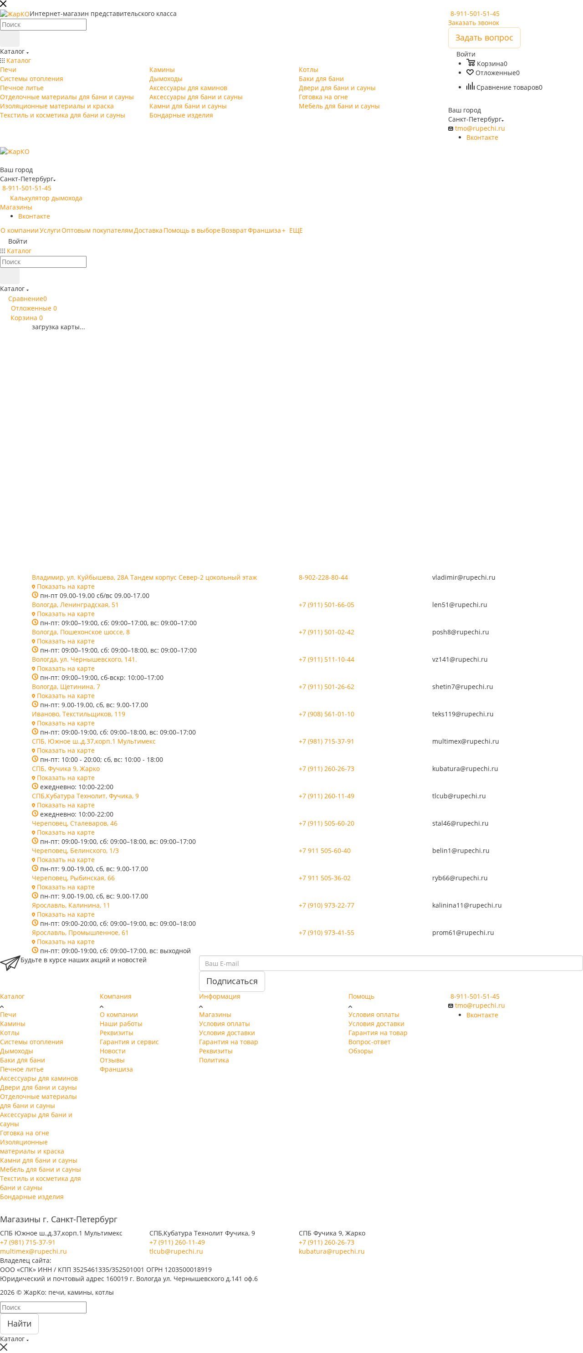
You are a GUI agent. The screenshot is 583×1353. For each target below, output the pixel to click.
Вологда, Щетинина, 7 (66, 686)
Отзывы (112, 1060)
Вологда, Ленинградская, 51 (75, 604)
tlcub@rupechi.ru (459, 795)
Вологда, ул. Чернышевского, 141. (84, 659)
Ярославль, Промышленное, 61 (80, 932)
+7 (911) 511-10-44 (326, 659)
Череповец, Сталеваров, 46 (75, 823)
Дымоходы (16, 1051)
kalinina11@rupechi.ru (467, 905)
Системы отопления (31, 1041)
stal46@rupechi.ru (460, 823)
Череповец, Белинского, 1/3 (75, 850)
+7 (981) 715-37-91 (326, 741)
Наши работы (121, 1023)
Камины (13, 1023)
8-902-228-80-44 (323, 577)
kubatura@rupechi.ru (465, 768)
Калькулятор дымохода (46, 198)
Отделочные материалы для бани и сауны (38, 1101)
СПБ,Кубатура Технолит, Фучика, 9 (85, 795)
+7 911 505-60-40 (325, 850)
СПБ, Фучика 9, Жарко (66, 768)
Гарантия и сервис (129, 1041)
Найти (19, 1323)
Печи (8, 1014)
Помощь (361, 996)
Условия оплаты (224, 1023)
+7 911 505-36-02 (325, 877)
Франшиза (116, 1069)
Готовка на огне (24, 1132)
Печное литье (22, 1069)
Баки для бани (22, 1060)
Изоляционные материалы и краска (32, 1146)
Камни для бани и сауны (38, 1160)
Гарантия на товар (228, 1041)
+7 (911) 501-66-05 (326, 604)
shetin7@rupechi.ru (462, 686)
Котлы (10, 1032)
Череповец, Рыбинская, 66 (73, 877)
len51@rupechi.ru (459, 604)
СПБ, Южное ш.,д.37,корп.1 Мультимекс (94, 741)
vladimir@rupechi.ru (464, 577)
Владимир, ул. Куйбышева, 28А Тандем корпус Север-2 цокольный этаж (144, 577)
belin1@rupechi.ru (461, 850)
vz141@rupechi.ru (460, 659)
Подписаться (232, 980)
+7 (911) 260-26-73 (326, 768)
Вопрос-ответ (369, 1041)
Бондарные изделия (32, 1196)
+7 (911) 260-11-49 (326, 795)
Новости (113, 1051)
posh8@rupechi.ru (460, 632)
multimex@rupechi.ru (465, 741)
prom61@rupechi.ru (463, 932)
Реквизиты (116, 1032)
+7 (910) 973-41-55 (326, 932)
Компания (116, 996)
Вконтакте (482, 137)
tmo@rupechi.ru (480, 128)
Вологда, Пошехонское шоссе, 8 (81, 632)
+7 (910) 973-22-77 (326, 905)
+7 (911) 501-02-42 (326, 632)
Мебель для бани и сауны (40, 1169)
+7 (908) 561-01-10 (326, 714)
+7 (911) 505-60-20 (326, 823)
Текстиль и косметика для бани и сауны (40, 1183)
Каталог (12, 996)
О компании (119, 1014)
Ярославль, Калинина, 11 (71, 905)
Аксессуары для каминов (39, 1078)
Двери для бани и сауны (38, 1087)
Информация (219, 996)
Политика (214, 1060)
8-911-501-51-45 (475, 13)
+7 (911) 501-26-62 (326, 686)
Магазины (16, 207)
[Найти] (10, 39)
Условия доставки (227, 1032)
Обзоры (360, 1051)
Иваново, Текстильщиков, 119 (78, 714)
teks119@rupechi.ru (463, 714)
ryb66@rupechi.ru (460, 877)
